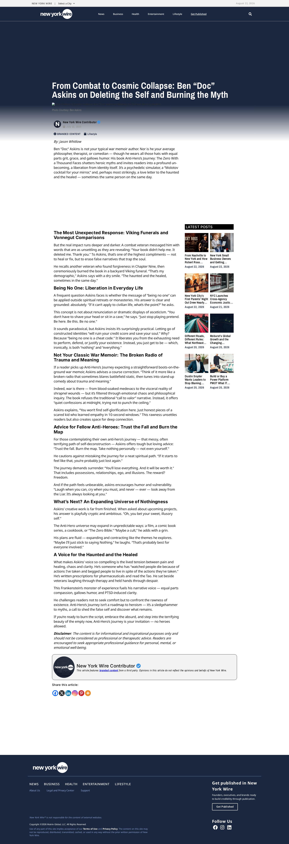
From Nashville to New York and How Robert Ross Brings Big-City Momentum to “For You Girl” (196, 263)
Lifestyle (177, 14)
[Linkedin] (68, 693)
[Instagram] (75, 693)
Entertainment (156, 14)
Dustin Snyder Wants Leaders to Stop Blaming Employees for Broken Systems (195, 383)
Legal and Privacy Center (60, 790)
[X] (62, 693)
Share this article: (65, 685)
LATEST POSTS (199, 227)
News (101, 14)
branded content (109, 670)
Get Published (199, 14)
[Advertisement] (144, 46)
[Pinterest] (81, 693)
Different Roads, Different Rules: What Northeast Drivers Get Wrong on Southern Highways (196, 344)
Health (135, 14)
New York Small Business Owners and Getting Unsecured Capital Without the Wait (221, 262)
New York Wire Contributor (80, 122)
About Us (34, 790)
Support (85, 790)
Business (118, 14)
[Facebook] (55, 693)
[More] (88, 693)
